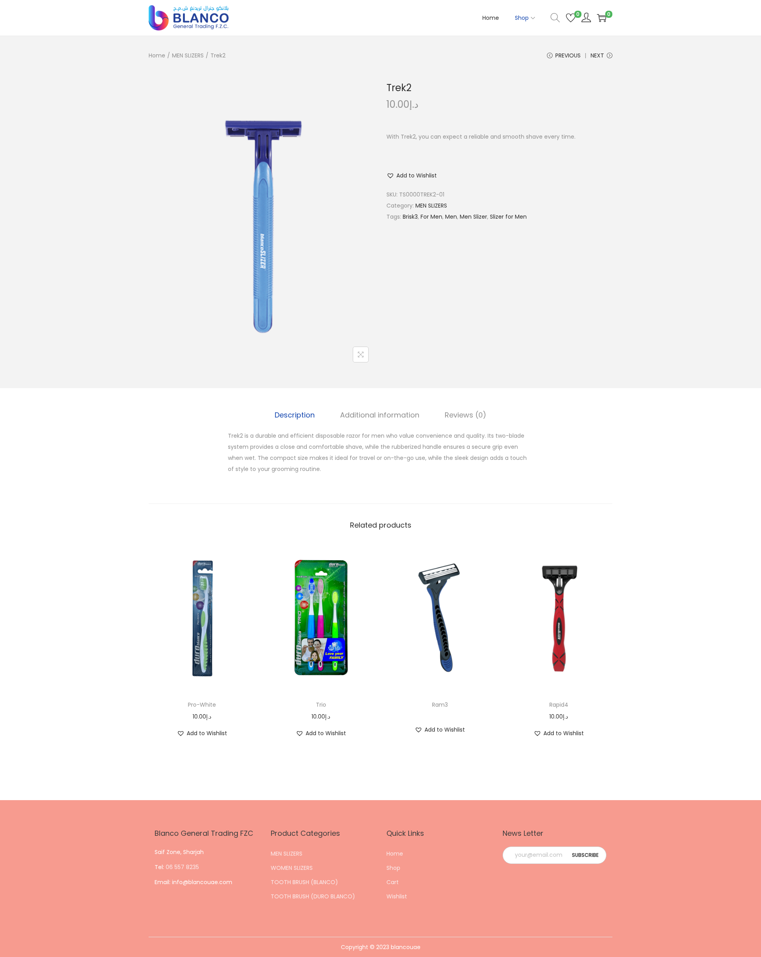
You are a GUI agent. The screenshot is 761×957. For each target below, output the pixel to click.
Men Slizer (473, 217)
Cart (392, 882)
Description (295, 415)
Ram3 (440, 705)
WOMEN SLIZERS (292, 868)
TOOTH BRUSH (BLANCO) (304, 882)
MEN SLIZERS (188, 55)
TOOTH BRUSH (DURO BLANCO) (313, 896)
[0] (571, 18)
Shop (393, 868)
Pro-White (202, 705)
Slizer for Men (508, 217)
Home (157, 55)
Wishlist (396, 896)
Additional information (379, 415)
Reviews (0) (465, 415)
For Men (431, 217)
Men (451, 217)
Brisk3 (410, 217)
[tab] (295, 415)
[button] (411, 175)
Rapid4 (558, 705)
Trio (321, 705)
